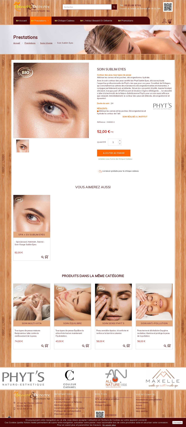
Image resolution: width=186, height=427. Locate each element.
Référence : (101, 122)
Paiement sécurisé (63, 414)
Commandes (142, 402)
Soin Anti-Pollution (154, 323)
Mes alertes (142, 411)
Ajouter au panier (114, 153)
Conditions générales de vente (69, 408)
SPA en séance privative (107, 399)
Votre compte (145, 394)
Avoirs (139, 405)
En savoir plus (109, 425)
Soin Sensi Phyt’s (113, 323)
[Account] (164, 20)
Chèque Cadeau (103, 405)
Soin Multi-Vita (32, 323)
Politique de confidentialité (67, 411)
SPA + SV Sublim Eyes (32, 234)
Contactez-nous (62, 399)
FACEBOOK (111, 415)
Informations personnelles (149, 399)
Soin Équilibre (72, 323)
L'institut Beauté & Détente (68, 402)
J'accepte (177, 422)
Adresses (140, 408)
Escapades (100, 402)
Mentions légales (62, 405)
